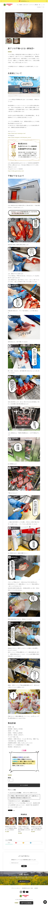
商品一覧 (21, 4)
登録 (24, 866)
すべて (9, 842)
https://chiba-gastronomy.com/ (16, 171)
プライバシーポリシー (15, 888)
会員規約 (36, 888)
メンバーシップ (31, 4)
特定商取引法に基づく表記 (27, 888)
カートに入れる (24, 785)
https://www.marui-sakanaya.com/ (17, 133)
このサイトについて (25, 4)
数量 (9, 777)
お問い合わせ (36, 4)
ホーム (18, 4)
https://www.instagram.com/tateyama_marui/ (19, 137)
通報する (14, 810)
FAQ (39, 4)
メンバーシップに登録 (15, 792)
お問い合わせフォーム (24, 881)
